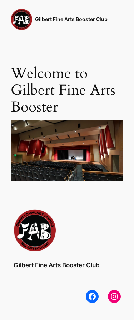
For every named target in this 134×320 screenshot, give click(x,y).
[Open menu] (15, 43)
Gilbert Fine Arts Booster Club (71, 19)
